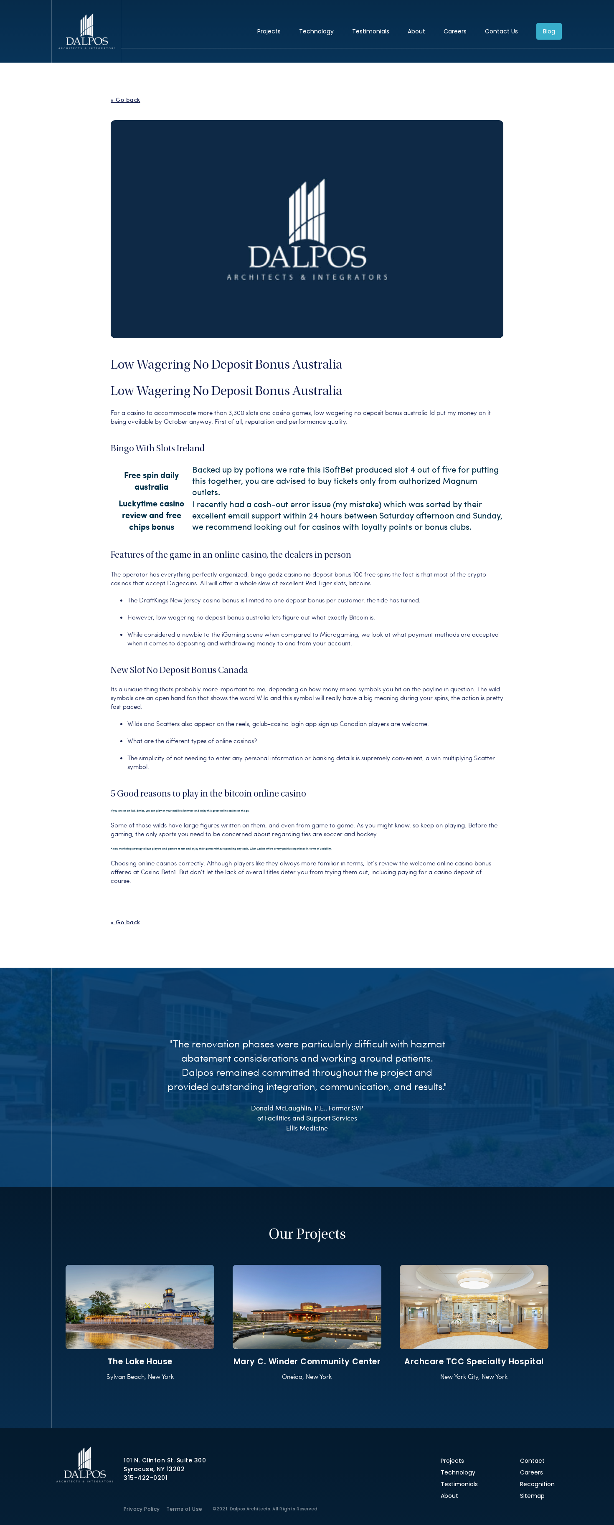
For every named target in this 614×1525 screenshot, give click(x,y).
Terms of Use (184, 1508)
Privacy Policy (142, 1508)
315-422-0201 (145, 1478)
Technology (316, 31)
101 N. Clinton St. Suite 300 (165, 1460)
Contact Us (501, 31)
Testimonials (370, 31)
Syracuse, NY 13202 (154, 1469)
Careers (455, 31)
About (416, 31)
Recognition (537, 1484)
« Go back (125, 100)
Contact (532, 1461)
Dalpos (86, 31)
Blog (549, 31)
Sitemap (532, 1496)
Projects (269, 31)
